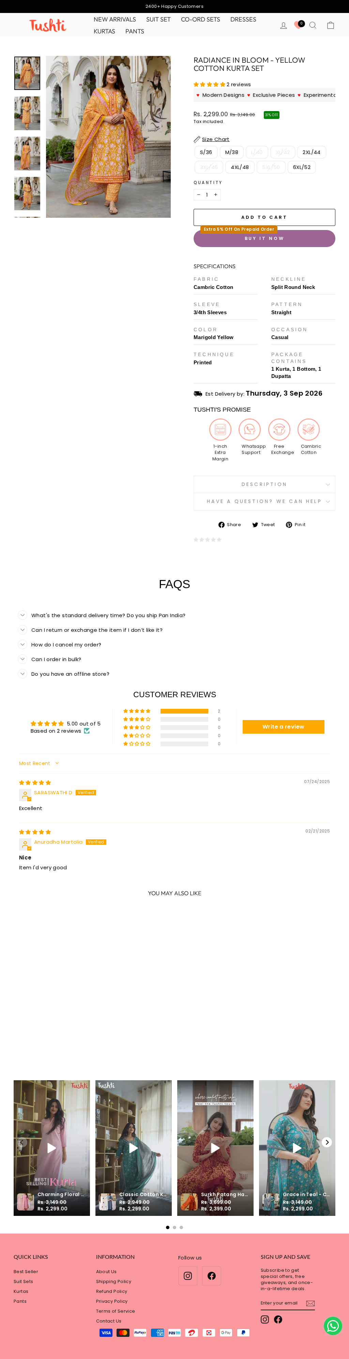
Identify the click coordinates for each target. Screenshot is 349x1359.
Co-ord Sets (200, 19)
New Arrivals (115, 19)
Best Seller (26, 1271)
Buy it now (265, 238)
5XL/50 (271, 167)
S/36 (206, 152)
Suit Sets (23, 1281)
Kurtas (104, 31)
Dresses (243, 19)
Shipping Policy (114, 1281)
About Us (106, 1271)
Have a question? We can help (264, 501)
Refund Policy (111, 1291)
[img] (35, 782)
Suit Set (158, 19)
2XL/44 (311, 152)
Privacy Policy (112, 1301)
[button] (210, 84)
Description (264, 484)
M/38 (232, 152)
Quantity (208, 182)
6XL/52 (301, 167)
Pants (134, 31)
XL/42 (283, 152)
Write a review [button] (283, 727)
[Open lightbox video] (52, 1148)
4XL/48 (240, 167)
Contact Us (109, 1321)
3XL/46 (209, 167)
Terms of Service (115, 1311)
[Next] (327, 1142)
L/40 (257, 152)
